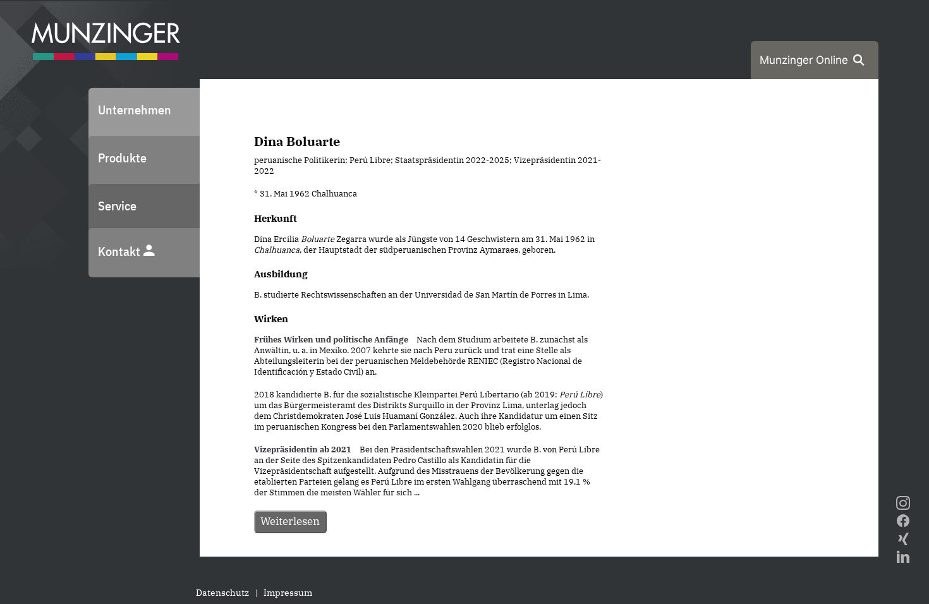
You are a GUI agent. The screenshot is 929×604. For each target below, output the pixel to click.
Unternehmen (134, 109)
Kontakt (120, 251)
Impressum (288, 592)
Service (117, 205)
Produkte (122, 157)
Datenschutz (222, 592)
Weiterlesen (290, 521)
